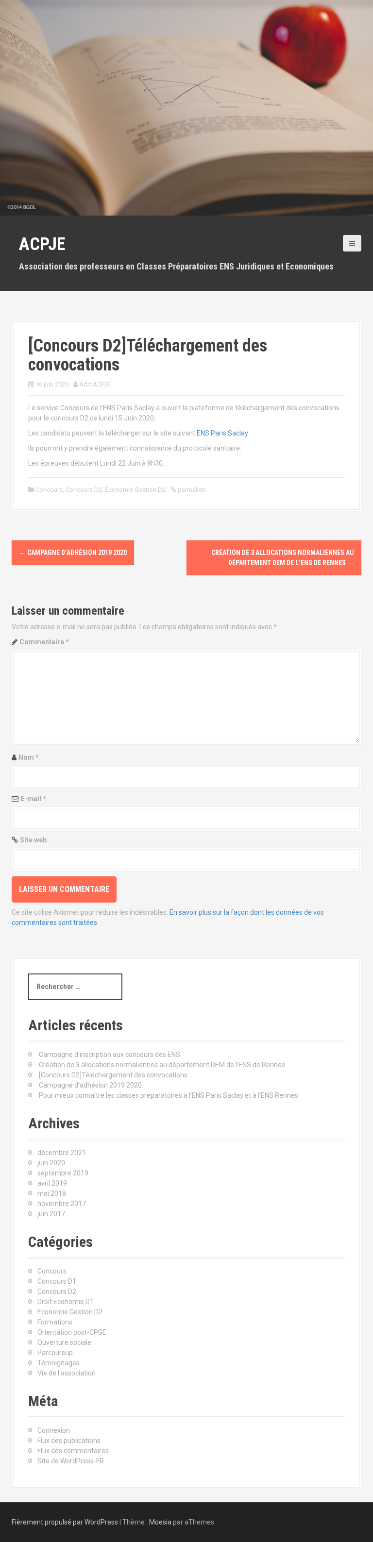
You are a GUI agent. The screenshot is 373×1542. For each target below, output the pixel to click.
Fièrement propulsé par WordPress (65, 1522)
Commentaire (44, 642)
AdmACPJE (95, 384)
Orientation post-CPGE (71, 1332)
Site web (33, 840)
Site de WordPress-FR (70, 1461)
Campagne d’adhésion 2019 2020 (73, 552)
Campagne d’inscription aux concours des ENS (109, 1054)
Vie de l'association (66, 1373)
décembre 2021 (61, 1152)
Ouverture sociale (64, 1342)
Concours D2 (84, 489)
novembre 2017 (61, 1203)
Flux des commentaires (73, 1451)
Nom (28, 757)
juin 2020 (51, 1163)
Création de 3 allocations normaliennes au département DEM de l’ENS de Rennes (162, 1065)
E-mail (33, 799)
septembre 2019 (62, 1173)
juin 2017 (51, 1214)
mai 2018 (51, 1193)
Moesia (160, 1522)
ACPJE (42, 244)
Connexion (53, 1430)
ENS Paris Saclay (222, 433)
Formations (54, 1322)
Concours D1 (56, 1281)
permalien (190, 489)
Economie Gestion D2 (135, 489)
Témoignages (58, 1363)
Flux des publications (69, 1440)
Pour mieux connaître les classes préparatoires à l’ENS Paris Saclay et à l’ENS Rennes (168, 1095)
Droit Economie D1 (65, 1302)
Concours (49, 489)
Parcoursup (55, 1353)
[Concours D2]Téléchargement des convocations (113, 1075)
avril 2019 (52, 1183)
